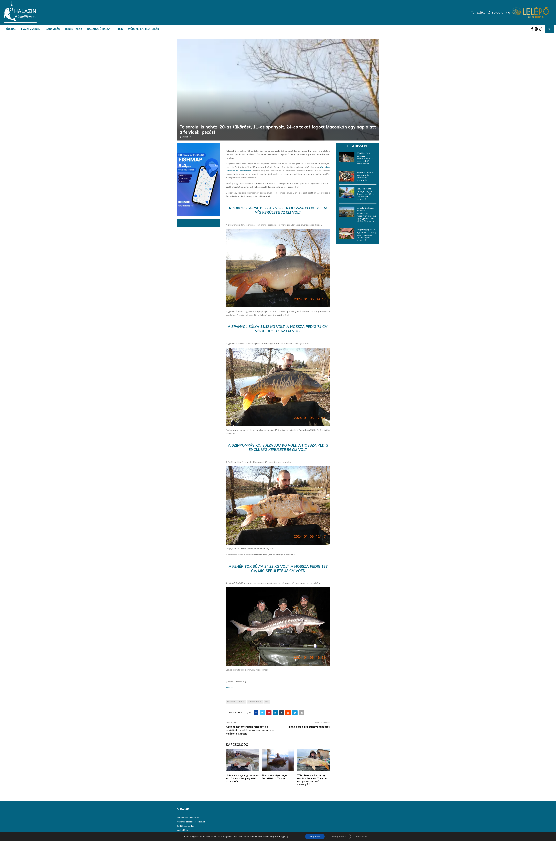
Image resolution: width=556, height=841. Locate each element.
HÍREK (119, 28)
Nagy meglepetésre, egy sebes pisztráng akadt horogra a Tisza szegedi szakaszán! (366, 234)
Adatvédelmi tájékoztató (188, 817)
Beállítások (361, 836)
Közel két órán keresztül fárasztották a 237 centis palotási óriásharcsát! (366, 158)
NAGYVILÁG (52, 28)
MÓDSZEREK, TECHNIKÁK (143, 28)
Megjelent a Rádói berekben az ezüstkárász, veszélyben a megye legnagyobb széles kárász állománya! (366, 214)
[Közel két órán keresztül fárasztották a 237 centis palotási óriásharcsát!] (346, 157)
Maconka (231, 702)
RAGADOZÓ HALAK (98, 28)
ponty (241, 702)
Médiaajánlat (182, 830)
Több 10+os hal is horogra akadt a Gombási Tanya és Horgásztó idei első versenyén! (312, 780)
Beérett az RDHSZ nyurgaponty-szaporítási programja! (365, 176)
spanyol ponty (254, 702)
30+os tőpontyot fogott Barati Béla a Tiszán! (275, 777)
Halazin (229, 687)
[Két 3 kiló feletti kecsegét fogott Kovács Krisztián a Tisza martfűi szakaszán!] (346, 192)
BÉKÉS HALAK (73, 28)
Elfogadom (315, 836)
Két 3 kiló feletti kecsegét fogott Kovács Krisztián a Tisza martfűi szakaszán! (365, 194)
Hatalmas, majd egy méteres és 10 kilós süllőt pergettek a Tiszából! (242, 778)
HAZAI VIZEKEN (30, 28)
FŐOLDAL (10, 28)
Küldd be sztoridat (185, 826)
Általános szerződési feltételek (191, 821)
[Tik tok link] (541, 29)
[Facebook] (533, 29)
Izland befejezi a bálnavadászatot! (309, 726)
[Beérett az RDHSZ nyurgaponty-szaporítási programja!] (346, 176)
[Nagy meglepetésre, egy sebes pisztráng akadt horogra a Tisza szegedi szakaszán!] (346, 233)
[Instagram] (537, 29)
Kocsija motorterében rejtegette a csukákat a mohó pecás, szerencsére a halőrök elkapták (250, 730)
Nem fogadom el (338, 836)
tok (266, 702)
